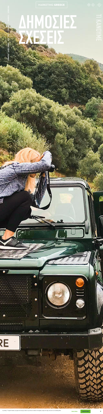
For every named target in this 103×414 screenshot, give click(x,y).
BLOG (8, 39)
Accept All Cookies (85, 411)
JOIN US (14, 27)
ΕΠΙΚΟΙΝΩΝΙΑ (8, 57)
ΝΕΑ (8, 35)
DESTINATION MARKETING (19, 16)
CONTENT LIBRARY (8, 47)
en (89, 5)
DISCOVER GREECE (17, 20)
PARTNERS (15, 31)
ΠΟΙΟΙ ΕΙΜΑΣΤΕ (8, 9)
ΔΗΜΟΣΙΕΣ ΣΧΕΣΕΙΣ (17, 18)
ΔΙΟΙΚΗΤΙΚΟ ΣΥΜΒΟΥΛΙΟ (18, 29)
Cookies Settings (74, 411)
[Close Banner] (100, 411)
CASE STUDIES (16, 23)
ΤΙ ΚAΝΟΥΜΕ (8, 18)
